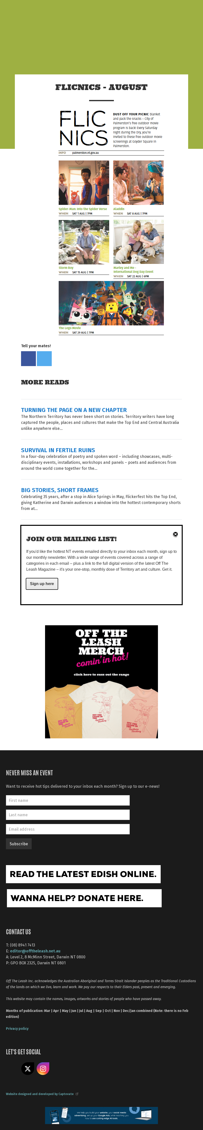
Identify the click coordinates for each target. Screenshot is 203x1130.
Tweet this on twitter (44, 358)
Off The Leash (57, 9)
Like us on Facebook (12, 1068)
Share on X (27, 1068)
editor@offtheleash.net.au (35, 951)
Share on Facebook (28, 358)
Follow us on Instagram (43, 1068)
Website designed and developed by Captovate (40, 1094)
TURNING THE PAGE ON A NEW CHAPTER (74, 409)
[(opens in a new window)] (101, 681)
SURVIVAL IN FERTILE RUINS (58, 449)
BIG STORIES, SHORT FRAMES (60, 489)
